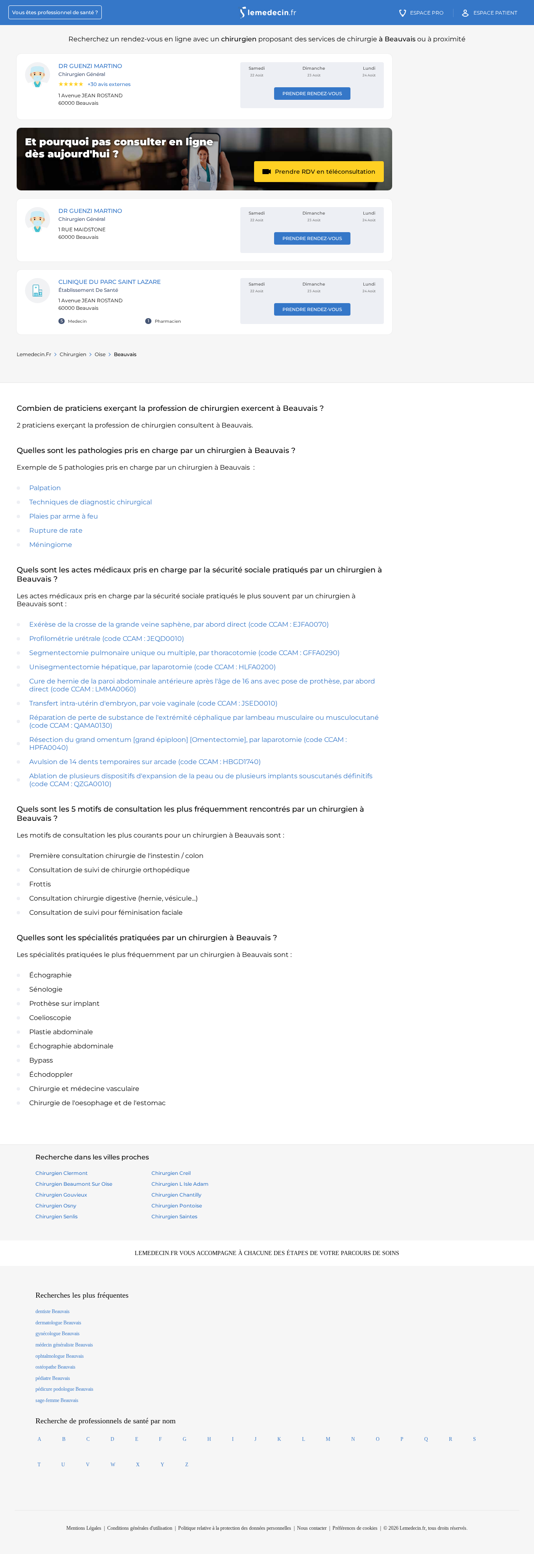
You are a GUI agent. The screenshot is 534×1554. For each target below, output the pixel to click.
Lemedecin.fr (34, 354)
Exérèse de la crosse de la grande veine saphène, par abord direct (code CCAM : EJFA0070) (179, 624)
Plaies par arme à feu (63, 516)
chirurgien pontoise (176, 1205)
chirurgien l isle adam (180, 1184)
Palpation (45, 488)
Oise (100, 354)
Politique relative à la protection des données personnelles (234, 1528)
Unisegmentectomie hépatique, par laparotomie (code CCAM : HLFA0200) (152, 667)
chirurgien (73, 354)
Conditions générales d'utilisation (139, 1528)
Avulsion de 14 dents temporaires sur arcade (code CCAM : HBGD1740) (145, 762)
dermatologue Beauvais (58, 1323)
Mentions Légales (83, 1528)
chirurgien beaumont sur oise (73, 1184)
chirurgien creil (171, 1173)
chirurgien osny (55, 1205)
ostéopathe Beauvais (55, 1367)
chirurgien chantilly (176, 1195)
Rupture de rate (56, 530)
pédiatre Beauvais (52, 1378)
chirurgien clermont (61, 1173)
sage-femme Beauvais (56, 1400)
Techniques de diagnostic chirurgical (90, 502)
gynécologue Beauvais (57, 1333)
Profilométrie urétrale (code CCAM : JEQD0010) (106, 639)
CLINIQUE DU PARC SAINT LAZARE (109, 282)
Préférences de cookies (355, 1528)
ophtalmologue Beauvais (59, 1356)
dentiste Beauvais (52, 1311)
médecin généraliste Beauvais (64, 1345)
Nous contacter (312, 1528)
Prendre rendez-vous (312, 93)
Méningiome (50, 545)
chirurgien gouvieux (61, 1195)
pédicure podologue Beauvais (64, 1389)
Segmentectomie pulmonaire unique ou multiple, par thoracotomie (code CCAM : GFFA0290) (184, 653)
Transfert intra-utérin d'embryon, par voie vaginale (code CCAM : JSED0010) (153, 703)
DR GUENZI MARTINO (90, 66)
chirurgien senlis (56, 1216)
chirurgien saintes (174, 1216)
